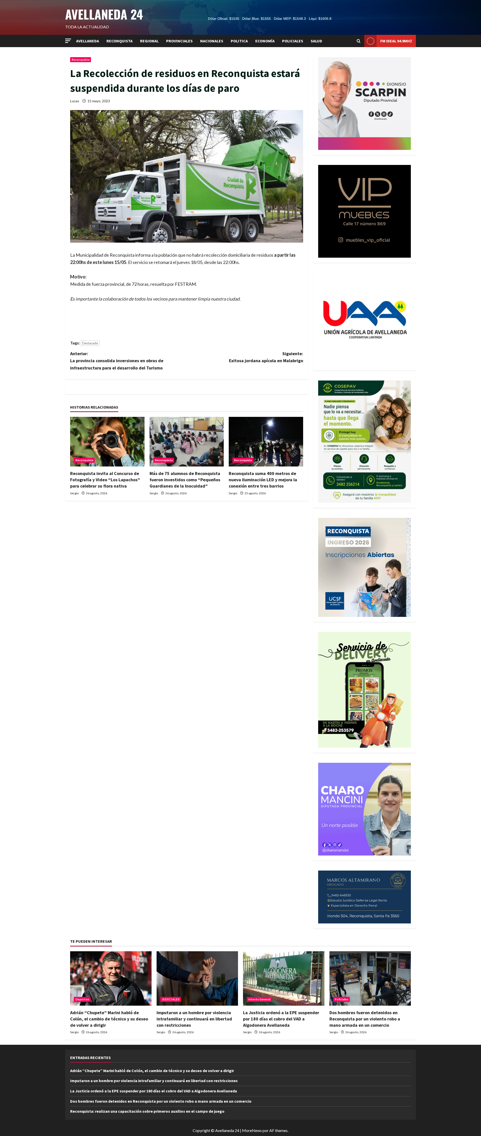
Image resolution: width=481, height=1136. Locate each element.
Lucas (74, 101)
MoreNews (252, 1130)
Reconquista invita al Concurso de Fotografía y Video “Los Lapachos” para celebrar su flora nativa (105, 479)
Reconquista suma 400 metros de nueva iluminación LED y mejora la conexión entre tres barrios (263, 479)
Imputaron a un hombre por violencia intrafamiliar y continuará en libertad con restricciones (194, 1019)
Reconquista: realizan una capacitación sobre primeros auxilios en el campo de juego (147, 1111)
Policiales (292, 40)
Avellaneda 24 (104, 14)
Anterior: (116, 361)
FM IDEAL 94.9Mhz (396, 40)
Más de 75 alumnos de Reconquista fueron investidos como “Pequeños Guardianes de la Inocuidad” (185, 479)
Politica (239, 40)
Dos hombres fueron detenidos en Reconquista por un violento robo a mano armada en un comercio (364, 1019)
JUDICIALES (170, 999)
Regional (149, 40)
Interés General (259, 999)
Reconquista (119, 40)
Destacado (90, 343)
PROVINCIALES (179, 40)
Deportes (82, 999)
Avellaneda (87, 40)
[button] (68, 41)
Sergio (74, 493)
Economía (265, 40)
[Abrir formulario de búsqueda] (358, 41)
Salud (316, 40)
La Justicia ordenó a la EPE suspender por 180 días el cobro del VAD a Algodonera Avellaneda (281, 1019)
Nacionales (211, 40)
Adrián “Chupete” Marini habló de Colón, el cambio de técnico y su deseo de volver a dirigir (109, 1019)
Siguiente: (266, 357)
